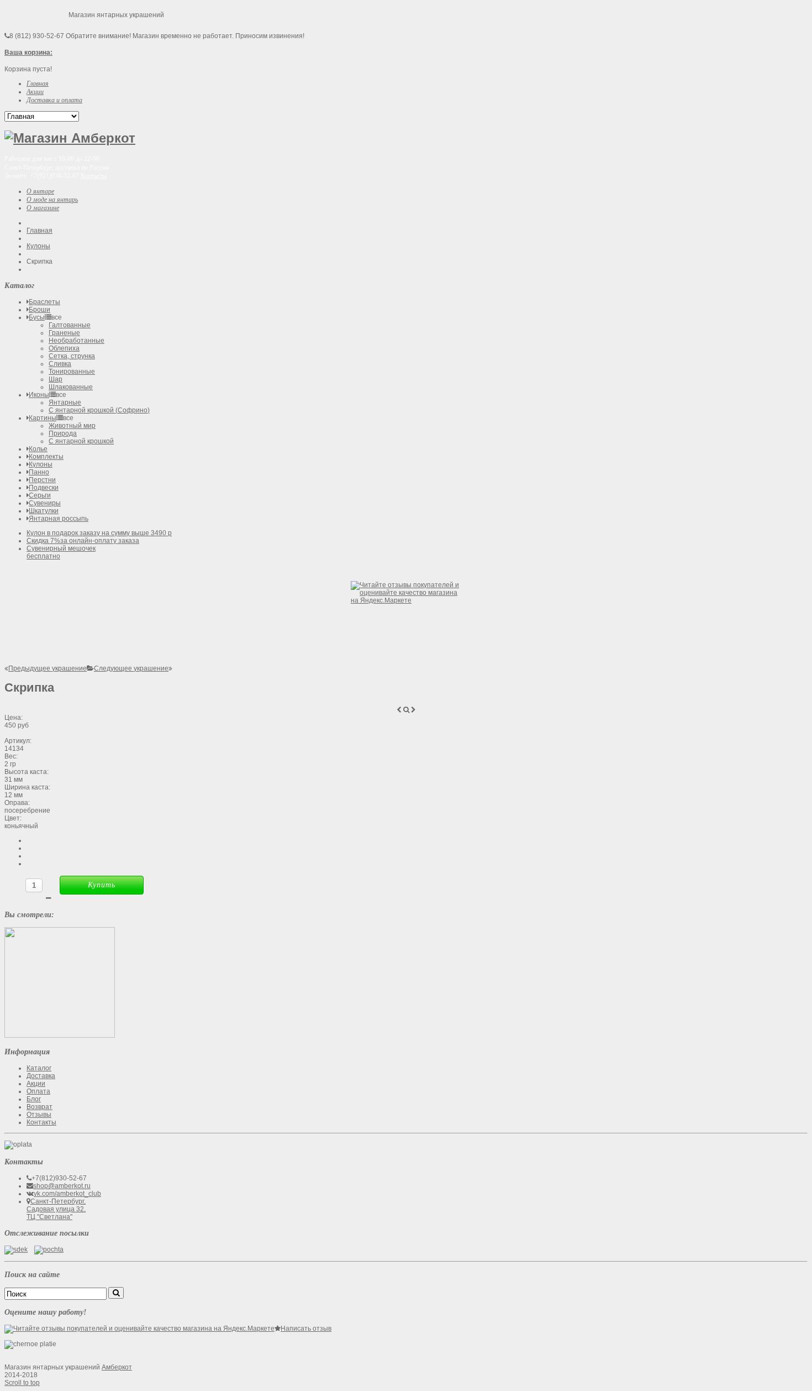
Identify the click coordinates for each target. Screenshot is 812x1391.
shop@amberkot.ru (62, 1186)
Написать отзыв (306, 1328)
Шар (55, 379)
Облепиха (64, 348)
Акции (36, 1083)
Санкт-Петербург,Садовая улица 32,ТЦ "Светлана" (56, 1209)
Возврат (39, 1107)
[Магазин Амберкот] (69, 137)
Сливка (60, 364)
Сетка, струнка (72, 356)
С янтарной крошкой (81, 441)
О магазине (43, 208)
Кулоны (38, 246)
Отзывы (39, 1114)
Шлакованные (71, 387)
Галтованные (70, 325)
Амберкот (117, 1367)
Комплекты (46, 457)
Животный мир (72, 426)
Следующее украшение (131, 668)
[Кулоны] (90, 668)
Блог (34, 1099)
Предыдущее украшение (47, 668)
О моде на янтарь (52, 199)
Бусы (37, 317)
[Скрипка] (59, 1035)
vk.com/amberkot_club (67, 1193)
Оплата (38, 1091)
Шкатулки (44, 511)
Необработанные (76, 340)
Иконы (39, 395)
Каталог (39, 1068)
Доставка (41, 1076)
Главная (39, 230)
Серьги (40, 495)
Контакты (94, 176)
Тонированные (72, 371)
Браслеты (44, 302)
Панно (39, 472)
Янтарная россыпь (58, 518)
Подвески (44, 487)
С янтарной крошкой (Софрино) (99, 410)
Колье (38, 449)
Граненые (64, 333)
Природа (63, 433)
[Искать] (116, 1293)
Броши (39, 309)
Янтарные (65, 402)
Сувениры (45, 503)
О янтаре (40, 191)
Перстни (42, 480)
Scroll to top (22, 1383)
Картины (42, 418)
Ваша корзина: (28, 52)
